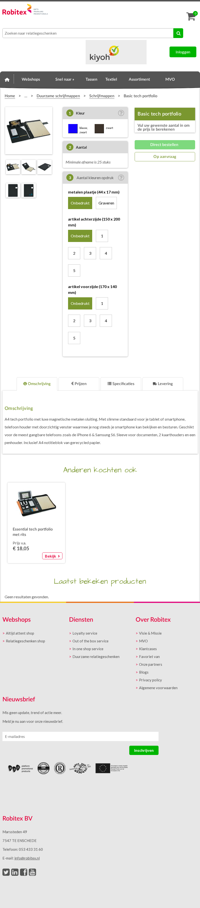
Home (7, 78)
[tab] (37, 384)
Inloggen (183, 51)
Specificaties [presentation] (122, 384)
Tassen (91, 79)
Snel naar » (64, 79)
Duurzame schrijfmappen (58, 96)
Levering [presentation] (165, 384)
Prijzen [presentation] (80, 384)
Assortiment (139, 79)
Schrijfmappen (101, 96)
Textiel (111, 79)
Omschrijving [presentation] (38, 384)
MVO (170, 79)
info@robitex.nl (27, 858)
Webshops (31, 79)
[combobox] (87, 33)
